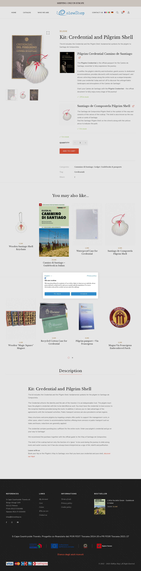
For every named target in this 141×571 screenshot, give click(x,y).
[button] (48, 276)
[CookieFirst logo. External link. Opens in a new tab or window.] (45, 278)
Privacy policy (91, 276)
